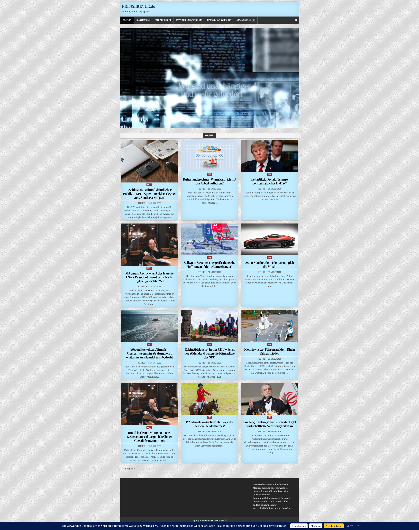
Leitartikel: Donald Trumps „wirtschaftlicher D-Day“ (269, 181)
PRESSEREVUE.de (138, 6)
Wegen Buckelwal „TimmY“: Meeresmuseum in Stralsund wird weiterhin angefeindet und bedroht (149, 353)
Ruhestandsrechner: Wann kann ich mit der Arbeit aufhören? (209, 181)
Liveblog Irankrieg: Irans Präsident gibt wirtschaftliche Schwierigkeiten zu (269, 424)
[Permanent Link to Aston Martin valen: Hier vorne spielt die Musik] (269, 239)
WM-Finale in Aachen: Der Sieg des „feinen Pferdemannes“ (209, 424)
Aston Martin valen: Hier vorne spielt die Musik (269, 264)
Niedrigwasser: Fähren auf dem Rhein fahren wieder (269, 351)
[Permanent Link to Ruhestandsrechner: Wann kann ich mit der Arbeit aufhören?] (209, 156)
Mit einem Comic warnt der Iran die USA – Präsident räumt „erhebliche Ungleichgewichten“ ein (149, 277)
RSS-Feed (141, 203)
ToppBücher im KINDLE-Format (189, 20)
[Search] (296, 20)
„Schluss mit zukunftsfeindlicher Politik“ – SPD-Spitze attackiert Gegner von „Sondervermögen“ (149, 193)
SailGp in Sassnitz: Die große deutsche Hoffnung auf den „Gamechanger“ (209, 264)
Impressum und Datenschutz (219, 20)
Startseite (127, 20)
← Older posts (127, 468)
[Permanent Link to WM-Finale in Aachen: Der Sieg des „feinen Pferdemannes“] (209, 399)
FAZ (209, 174)
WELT (149, 184)
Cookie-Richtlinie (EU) (246, 20)
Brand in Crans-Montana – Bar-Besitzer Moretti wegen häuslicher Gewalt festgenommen (149, 436)
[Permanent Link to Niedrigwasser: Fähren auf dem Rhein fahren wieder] (269, 326)
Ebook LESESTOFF (143, 20)
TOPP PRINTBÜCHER (163, 20)
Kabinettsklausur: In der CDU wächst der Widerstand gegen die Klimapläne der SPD (209, 353)
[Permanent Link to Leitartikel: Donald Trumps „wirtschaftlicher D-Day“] (269, 156)
